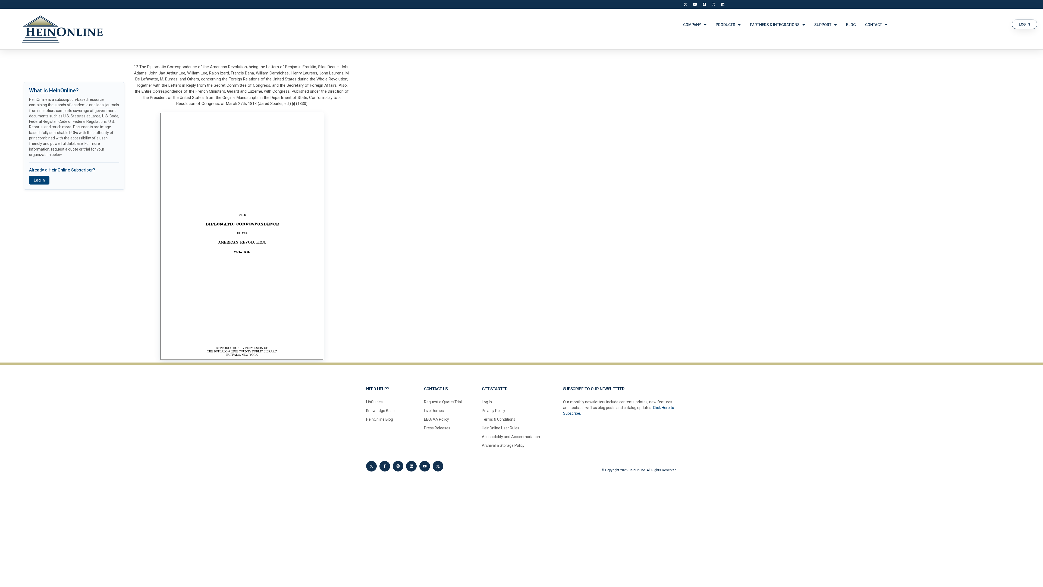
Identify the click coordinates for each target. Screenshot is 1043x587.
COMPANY (692, 25)
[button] (1024, 24)
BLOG (851, 25)
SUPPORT (822, 25)
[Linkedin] (411, 466)
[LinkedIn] (722, 4)
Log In (39, 180)
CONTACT (873, 25)
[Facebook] (704, 4)
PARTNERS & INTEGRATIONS (775, 25)
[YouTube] (695, 4)
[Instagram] (713, 4)
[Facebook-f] (384, 466)
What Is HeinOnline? (53, 90)
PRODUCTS (725, 25)
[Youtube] (424, 466)
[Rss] (438, 466)
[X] (685, 4)
